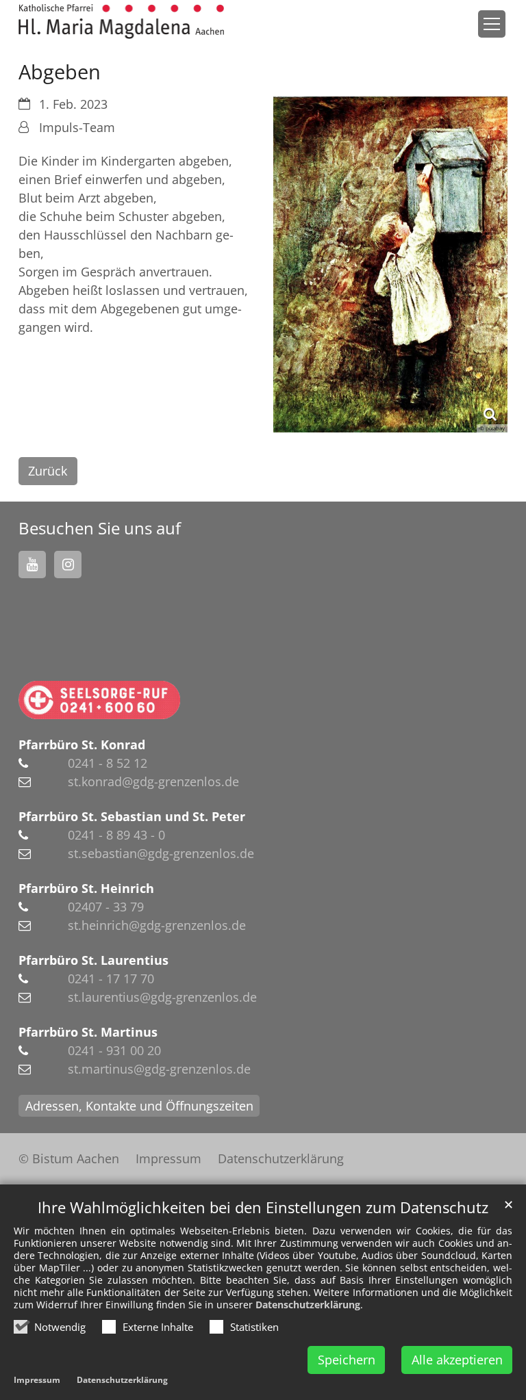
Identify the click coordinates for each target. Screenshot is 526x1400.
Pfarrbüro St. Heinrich (86, 888)
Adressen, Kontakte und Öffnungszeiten (139, 1106)
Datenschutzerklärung (307, 1304)
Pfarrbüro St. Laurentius (93, 960)
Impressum (37, 1380)
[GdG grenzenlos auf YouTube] (32, 564)
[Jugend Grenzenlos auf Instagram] (68, 564)
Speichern (346, 1359)
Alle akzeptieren (457, 1359)
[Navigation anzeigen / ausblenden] (491, 24)
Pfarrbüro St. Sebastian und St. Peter (131, 816)
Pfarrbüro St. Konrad (81, 744)
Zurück (47, 471)
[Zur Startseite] (121, 21)
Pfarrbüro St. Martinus (88, 1032)
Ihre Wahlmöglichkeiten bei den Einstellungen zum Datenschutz (263, 1207)
